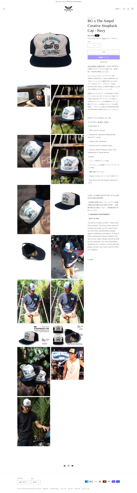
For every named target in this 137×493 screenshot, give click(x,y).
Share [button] (91, 259)
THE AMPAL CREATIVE (96, 66)
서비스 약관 (63, 488)
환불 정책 (45, 488)
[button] (4, 9)
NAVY (106, 122)
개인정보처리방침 (54, 488)
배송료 (104, 38)
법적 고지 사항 (85, 488)
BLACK (100, 122)
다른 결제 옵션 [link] (104, 61)
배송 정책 (70, 488)
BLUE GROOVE (26, 488)
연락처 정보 (77, 488)
